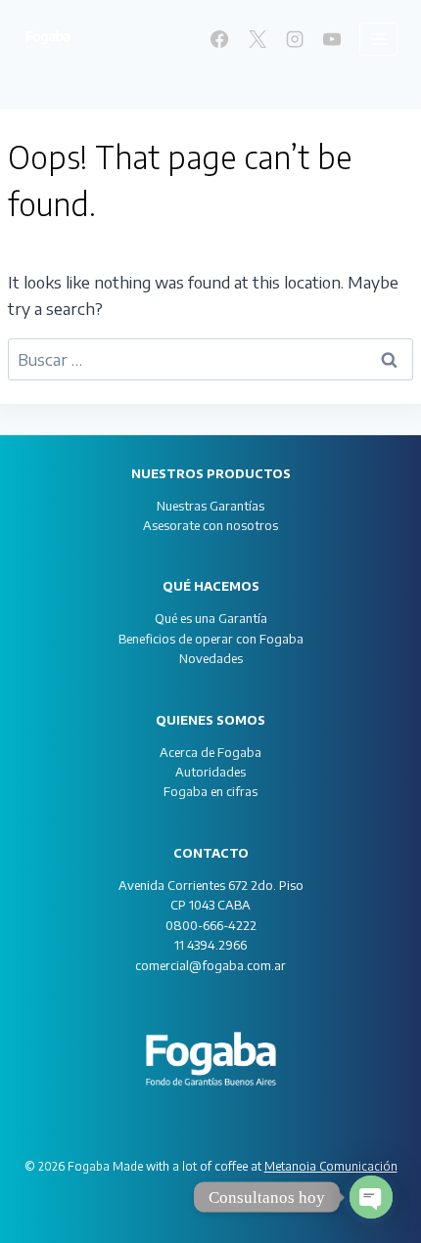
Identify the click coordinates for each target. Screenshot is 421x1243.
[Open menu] (378, 38)
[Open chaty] (371, 1197)
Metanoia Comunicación (331, 1166)
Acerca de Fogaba (210, 752)
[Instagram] (294, 39)
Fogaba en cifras (210, 791)
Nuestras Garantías (210, 505)
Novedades (211, 658)
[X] (256, 39)
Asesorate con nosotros (210, 525)
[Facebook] (219, 39)
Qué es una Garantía (211, 618)
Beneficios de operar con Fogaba (211, 638)
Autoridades (210, 771)
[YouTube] (332, 39)
